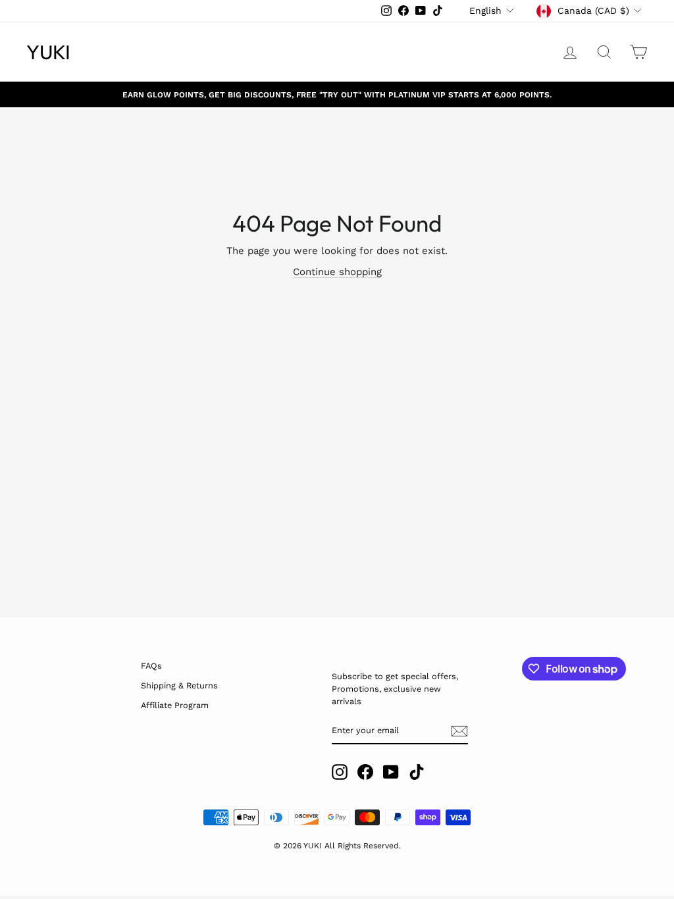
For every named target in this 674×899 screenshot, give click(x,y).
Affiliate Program (175, 705)
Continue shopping (337, 272)
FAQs (151, 666)
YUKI (48, 51)
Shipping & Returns (179, 685)
